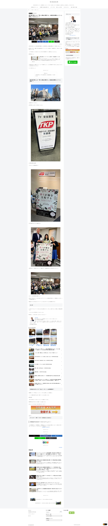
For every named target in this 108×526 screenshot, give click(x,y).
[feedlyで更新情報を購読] (45, 442)
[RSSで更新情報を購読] (47, 442)
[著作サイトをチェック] (44, 442)
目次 (44, 73)
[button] (57, 42)
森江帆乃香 (35, 13)
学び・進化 (31, 13)
